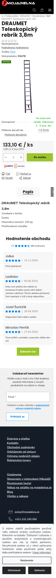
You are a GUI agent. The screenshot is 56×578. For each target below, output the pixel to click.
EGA (13, 52)
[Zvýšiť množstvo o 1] (21, 157)
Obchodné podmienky (21, 447)
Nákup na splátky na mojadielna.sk (29, 487)
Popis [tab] (28, 191)
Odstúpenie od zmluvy (21, 451)
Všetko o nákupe (17, 496)
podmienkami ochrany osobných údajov (32, 407)
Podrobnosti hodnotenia (15, 47)
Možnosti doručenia (15, 134)
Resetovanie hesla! (19, 483)
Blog (10, 492)
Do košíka (40, 157)
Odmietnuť (14, 570)
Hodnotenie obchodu (28, 238)
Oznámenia (14, 474)
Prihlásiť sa (17, 416)
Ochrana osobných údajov (23, 456)
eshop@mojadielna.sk (27, 511)
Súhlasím (39, 570)
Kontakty (13, 443)
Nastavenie (26, 560)
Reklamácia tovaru (19, 460)
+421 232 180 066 (26, 519)
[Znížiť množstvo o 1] (5, 157)
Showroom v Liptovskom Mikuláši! (29, 479)
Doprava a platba (18, 438)
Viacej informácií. (41, 552)
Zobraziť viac (28, 351)
